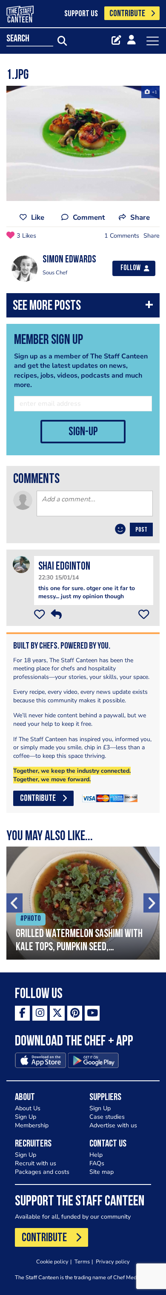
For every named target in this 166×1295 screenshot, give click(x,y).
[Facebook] (22, 1013)
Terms (82, 1261)
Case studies (107, 1117)
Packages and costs (42, 1172)
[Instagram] (39, 1013)
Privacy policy (113, 1261)
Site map (101, 1172)
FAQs (96, 1163)
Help (96, 1155)
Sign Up (25, 1117)
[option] (83, 143)
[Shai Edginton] (21, 564)
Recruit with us (35, 1163)
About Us (27, 1108)
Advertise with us (113, 1125)
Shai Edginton (64, 567)
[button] (83, 307)
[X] (57, 1013)
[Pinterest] (74, 1013)
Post (141, 530)
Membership (32, 1125)
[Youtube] (92, 1013)
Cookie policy (52, 1261)
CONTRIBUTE (127, 13)
